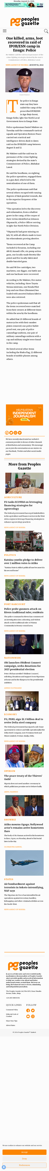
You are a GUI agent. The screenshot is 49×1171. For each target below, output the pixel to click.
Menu (16, 31)
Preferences (24, 1165)
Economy (10, 714)
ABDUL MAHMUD (11, 792)
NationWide (12, 657)
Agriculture (13, 497)
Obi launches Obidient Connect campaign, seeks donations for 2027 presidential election (22, 666)
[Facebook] (7, 433)
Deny (24, 1159)
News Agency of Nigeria (17, 65)
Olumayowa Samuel (13, 847)
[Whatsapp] (15, 433)
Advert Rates (10, 1025)
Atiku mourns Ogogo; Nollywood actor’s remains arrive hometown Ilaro (24, 828)
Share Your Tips (11, 1021)
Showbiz (10, 819)
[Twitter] (11, 433)
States (8, 879)
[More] (20, 433)
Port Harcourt (14, 604)
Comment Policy (12, 1010)
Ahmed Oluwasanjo (13, 688)
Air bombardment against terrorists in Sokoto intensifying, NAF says (24, 887)
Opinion (9, 771)
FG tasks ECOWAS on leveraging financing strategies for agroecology (23, 505)
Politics (10, 555)
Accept (24, 1152)
